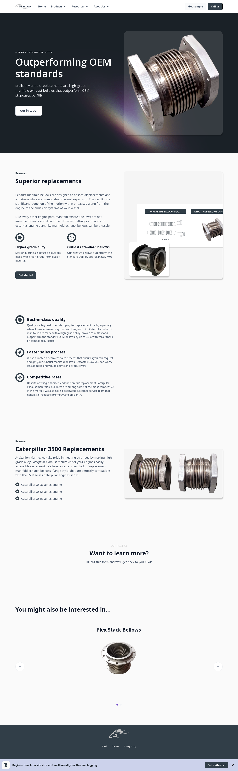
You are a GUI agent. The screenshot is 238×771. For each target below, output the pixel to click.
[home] (23, 6)
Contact (115, 746)
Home (42, 6)
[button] (58, 6)
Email (104, 746)
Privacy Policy (130, 746)
